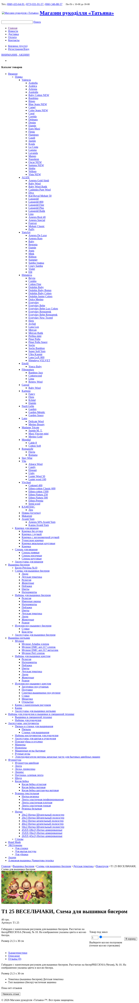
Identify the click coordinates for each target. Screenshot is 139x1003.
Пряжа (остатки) (31, 512)
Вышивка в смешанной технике (33, 717)
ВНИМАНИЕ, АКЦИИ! (15, 54)
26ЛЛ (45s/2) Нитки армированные (42, 836)
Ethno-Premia (35, 500)
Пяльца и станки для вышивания (34, 726)
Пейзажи (27, 586)
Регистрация (15, 49)
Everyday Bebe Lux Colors (43, 308)
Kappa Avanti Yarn (38, 525)
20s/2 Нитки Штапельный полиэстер (43, 814)
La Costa (33, 147)
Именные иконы (31, 601)
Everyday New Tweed (40, 317)
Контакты (13, 40)
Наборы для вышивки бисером (33, 595)
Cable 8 (32, 442)
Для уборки (21, 854)
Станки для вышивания (35, 732)
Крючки (26, 546)
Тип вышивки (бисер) (21, 982)
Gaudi (31, 137)
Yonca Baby (35, 366)
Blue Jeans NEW (37, 104)
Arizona (32, 89)
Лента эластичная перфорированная (43, 799)
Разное (25, 622)
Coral (31, 113)
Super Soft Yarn (36, 351)
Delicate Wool (36, 421)
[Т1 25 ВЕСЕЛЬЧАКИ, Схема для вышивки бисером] (26, 903)
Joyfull (32, 323)
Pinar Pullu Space (37, 342)
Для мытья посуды (25, 851)
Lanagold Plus (36, 207)
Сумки (25, 628)
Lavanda (33, 153)
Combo (32, 281)
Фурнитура (14, 759)
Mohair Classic (36, 226)
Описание (14, 955)
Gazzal (25, 384)
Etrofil (25, 363)
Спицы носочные (32, 555)
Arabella (33, 82)
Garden (32, 409)
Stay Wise (27, 458)
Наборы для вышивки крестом (32, 656)
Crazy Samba (35, 265)
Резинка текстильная (27, 793)
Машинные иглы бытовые (30, 750)
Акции (12, 857)
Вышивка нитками (19, 637)
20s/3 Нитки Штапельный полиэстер (43, 817)
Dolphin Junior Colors (40, 296)
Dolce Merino (35, 299)
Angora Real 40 (37, 217)
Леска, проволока (25, 769)
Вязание (13, 73)
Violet (31, 268)
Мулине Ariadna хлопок (35, 644)
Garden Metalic (36, 412)
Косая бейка (22, 781)
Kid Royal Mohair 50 (40, 195)
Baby (31, 241)
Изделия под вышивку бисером (33, 625)
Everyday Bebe (36, 305)
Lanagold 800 (35, 201)
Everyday (33, 302)
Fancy (31, 393)
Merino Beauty (36, 424)
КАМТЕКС (28, 506)
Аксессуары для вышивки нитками (35, 711)
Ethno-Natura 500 (38, 497)
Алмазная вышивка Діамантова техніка (31, 860)
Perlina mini (34, 336)
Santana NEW (36, 165)
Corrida (32, 116)
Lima (31, 378)
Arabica (32, 86)
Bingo (31, 101)
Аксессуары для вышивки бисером (35, 634)
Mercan (32, 329)
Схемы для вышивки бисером (32, 570)
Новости (13, 31)
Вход (26, 49)
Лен (30, 509)
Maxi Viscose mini (38, 433)
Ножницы (21, 747)
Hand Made (14, 842)
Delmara (33, 119)
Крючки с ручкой (32, 534)
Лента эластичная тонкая (36, 805)
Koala (31, 143)
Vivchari (26, 482)
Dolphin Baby (36, 287)
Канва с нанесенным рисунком (33, 705)
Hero (31, 320)
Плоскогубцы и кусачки (29, 741)
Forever (32, 223)
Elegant (32, 470)
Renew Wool (35, 381)
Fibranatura (28, 369)
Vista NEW (34, 174)
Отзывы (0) (14, 958)
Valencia (26, 79)
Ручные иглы (22, 753)
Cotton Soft (34, 445)
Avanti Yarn (28, 519)
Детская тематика (32, 576)
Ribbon (32, 256)
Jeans (31, 250)
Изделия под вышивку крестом (33, 683)
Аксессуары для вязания (29, 561)
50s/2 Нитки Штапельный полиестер (43, 826)
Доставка (13, 34)
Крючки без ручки (32, 531)
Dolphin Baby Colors (40, 293)
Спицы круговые (32, 558)
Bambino (33, 98)
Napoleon (33, 159)
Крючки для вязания (26, 528)
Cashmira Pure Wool (39, 189)
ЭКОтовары (15, 845)
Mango (32, 156)
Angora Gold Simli (38, 180)
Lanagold (33, 198)
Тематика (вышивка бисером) (25, 979)
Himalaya (27, 275)
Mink (31, 253)
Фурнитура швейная (27, 762)
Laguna (32, 150)
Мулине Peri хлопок (33, 653)
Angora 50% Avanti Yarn (41, 522)
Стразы (19, 839)
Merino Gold (35, 436)
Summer (32, 259)
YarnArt (26, 232)
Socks (31, 345)
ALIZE (26, 177)
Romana (32, 454)
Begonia (32, 244)
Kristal (32, 400)
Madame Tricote (30, 427)
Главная (12, 28)
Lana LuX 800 (36, 357)
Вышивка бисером (19, 564)
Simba (31, 168)
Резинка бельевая (32, 808)
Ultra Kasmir (35, 354)
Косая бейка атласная (34, 784)
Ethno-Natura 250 (38, 494)
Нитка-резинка (30, 796)
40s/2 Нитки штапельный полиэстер (43, 823)
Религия (26, 579)
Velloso (32, 171)
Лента (18, 765)
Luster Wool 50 (36, 476)
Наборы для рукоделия (28, 720)
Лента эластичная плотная (37, 802)
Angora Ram (35, 238)
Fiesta (31, 131)
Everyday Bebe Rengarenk (42, 314)
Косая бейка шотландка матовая (40, 790)
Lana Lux (33, 326)
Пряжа (19, 76)
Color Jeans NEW (38, 110)
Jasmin (32, 140)
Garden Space (36, 415)
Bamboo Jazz (35, 372)
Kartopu (26, 390)
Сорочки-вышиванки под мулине (41, 692)
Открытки (28, 701)
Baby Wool (34, 183)
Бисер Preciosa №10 (26, 567)
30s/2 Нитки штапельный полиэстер (43, 820)
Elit (30, 272)
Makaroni (27, 515)
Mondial (26, 439)
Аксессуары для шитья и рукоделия (35, 738)
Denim (32, 122)
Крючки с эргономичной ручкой (40, 537)
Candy (32, 467)
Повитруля (102, 866)
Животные (28, 583)
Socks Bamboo (36, 348)
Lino (31, 214)
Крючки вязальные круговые (38, 543)
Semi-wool (34, 503)
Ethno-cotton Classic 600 (41, 488)
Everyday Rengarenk (39, 311)
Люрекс (19, 772)
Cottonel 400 (35, 485)
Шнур (18, 778)
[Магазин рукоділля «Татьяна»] (20, 13)
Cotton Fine (34, 284)
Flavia (31, 451)
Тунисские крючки (33, 540)
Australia (33, 92)
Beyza (31, 278)
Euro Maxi (34, 128)
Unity (31, 473)
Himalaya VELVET (39, 360)
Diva (31, 192)
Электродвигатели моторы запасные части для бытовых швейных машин (57, 756)
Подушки (27, 689)
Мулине (19, 640)
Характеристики (17, 952)
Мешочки (27, 698)
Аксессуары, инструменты (23, 723)
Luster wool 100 (37, 479)
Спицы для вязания (26, 549)
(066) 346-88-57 (53, 4)
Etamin (32, 125)
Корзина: (17, 46)
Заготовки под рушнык (35, 686)
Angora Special (36, 220)
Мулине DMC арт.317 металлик (40, 650)
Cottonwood (35, 375)
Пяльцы (26, 729)
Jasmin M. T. (35, 430)
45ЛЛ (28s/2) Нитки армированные (42, 830)
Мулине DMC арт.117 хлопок (39, 647)
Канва (18, 708)
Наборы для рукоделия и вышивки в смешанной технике (41, 714)
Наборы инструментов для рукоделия (36, 735)
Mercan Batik (35, 333)
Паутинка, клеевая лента (29, 775)
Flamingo (33, 134)
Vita (24, 461)
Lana (24, 418)
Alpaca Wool (35, 464)
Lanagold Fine (36, 204)
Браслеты (27, 631)
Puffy (31, 229)
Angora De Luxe (37, 235)
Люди (25, 573)
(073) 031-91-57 (34, 4)
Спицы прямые (30, 552)
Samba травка (36, 262)
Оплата (12, 37)
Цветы (25, 589)
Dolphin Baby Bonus (39, 290)
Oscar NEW (35, 162)
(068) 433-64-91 (15, 4)
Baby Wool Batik (37, 186)
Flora (31, 397)
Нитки (19, 811)
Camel (31, 107)
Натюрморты (29, 592)
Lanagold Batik (36, 211)
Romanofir (27, 448)
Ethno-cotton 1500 (38, 491)
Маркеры (20, 744)
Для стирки (21, 848)
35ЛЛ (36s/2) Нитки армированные (42, 833)
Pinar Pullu (34, 339)
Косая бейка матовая (33, 787)
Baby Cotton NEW (38, 95)
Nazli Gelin (28, 406)
